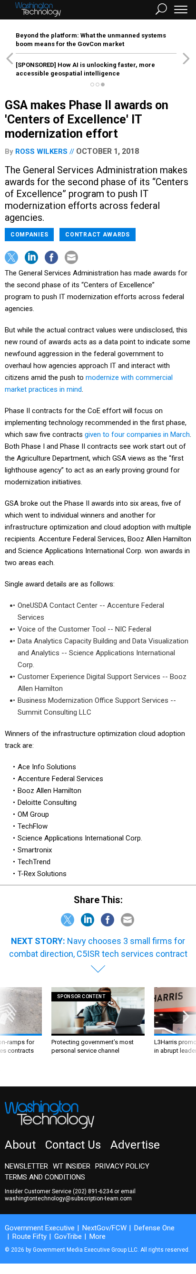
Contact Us (73, 1144)
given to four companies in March (137, 434)
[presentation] (10, 1029)
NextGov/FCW (104, 1228)
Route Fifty (29, 1236)
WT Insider (71, 1166)
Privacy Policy (122, 1166)
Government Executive (40, 1228)
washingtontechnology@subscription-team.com (68, 1198)
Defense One (154, 1228)
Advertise (135, 1144)
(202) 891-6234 (93, 1191)
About (20, 1144)
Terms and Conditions (45, 1177)
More (97, 1236)
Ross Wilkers (41, 151)
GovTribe (68, 1236)
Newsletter (26, 1166)
